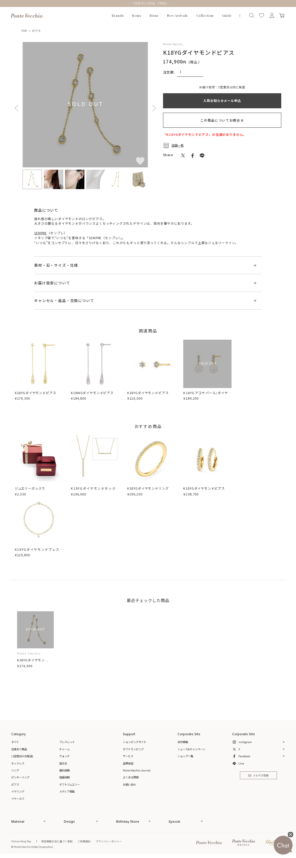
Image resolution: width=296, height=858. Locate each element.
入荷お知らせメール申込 (222, 100)
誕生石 (63, 763)
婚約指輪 (64, 770)
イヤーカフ (17, 799)
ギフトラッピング (133, 749)
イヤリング (17, 791)
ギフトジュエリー (69, 784)
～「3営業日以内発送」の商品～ (148, 3)
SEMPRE (40, 232)
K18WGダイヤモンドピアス (92, 392)
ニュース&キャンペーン (191, 749)
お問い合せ (129, 784)
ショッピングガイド (134, 742)
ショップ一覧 (185, 756)
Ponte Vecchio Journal (137, 770)
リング (15, 770)
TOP (24, 31)
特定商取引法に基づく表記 (57, 841)
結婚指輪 (64, 777)
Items (136, 16)
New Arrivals (177, 16)
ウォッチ (64, 756)
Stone (154, 16)
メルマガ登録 (261, 775)
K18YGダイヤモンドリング (148, 488)
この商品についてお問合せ (222, 120)
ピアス (36, 31)
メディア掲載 (67, 791)
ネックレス (17, 763)
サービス (128, 756)
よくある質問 (130, 777)
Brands (118, 16)
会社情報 (182, 742)
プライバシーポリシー (109, 841)
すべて (15, 742)
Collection (205, 16)
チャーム (64, 749)
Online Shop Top (21, 841)
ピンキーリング (20, 777)
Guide (227, 16)
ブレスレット (67, 742)
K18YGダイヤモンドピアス (35, 392)
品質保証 (128, 763)
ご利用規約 (83, 841)
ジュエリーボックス (30, 488)
